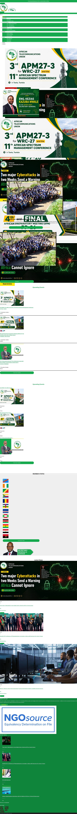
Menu (2, 14)
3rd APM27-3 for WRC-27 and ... (6, 387)
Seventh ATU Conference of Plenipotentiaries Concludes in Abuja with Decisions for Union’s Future (21, 636)
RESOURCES (2, 11)
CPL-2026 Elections (6, 779)
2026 (1, 610)
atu (0, 608)
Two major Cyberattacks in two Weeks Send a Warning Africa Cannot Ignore (16, 605)
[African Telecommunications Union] (38, 7)
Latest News (4, 610)
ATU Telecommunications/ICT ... (6, 437)
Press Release (4, 693)
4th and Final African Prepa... (6, 412)
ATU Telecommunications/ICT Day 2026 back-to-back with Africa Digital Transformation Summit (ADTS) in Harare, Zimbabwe (12, 362)
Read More (2, 612)
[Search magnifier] (1, 160)
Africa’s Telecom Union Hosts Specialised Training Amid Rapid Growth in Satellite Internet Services (21, 688)
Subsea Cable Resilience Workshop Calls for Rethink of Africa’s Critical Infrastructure (20, 796)
